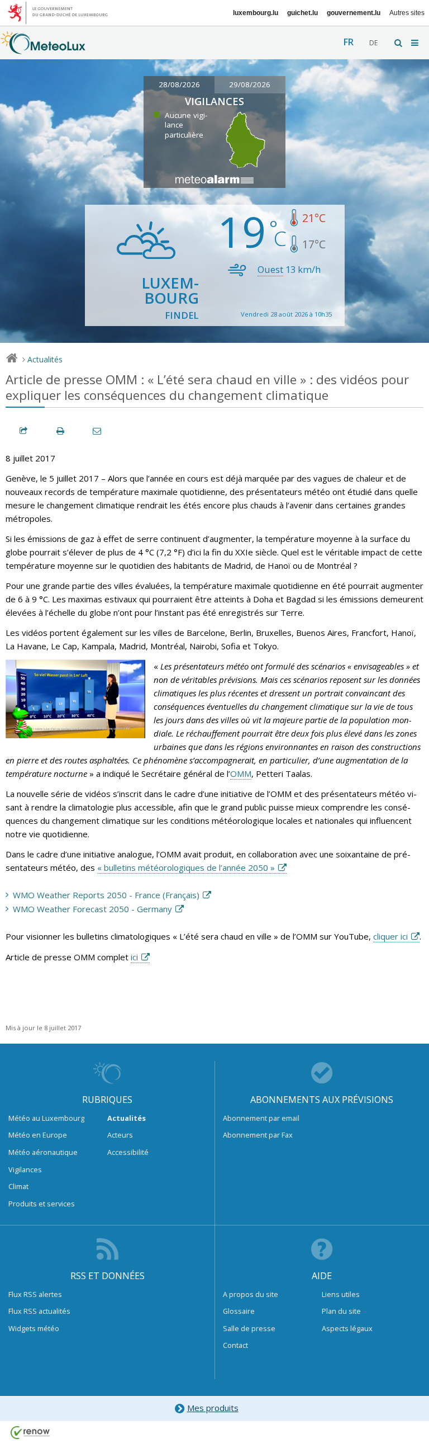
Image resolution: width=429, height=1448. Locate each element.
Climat (18, 1186)
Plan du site (341, 1311)
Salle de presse (249, 1328)
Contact (235, 1345)
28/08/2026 (179, 84)
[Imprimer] (60, 431)
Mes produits (213, 1407)
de (373, 43)
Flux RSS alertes (35, 1294)
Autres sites (407, 13)
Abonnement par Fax (258, 1135)
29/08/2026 (249, 84)
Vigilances (25, 1169)
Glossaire (239, 1311)
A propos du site (250, 1294)
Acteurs (120, 1135)
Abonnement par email (261, 1118)
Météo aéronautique (43, 1152)
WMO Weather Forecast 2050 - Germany (92, 908)
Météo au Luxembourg (46, 1118)
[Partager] (24, 431)
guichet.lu (302, 13)
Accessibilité (128, 1152)
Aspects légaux (347, 1328)
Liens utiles (341, 1294)
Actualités (45, 359)
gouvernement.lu (353, 13)
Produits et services (41, 1204)
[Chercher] (399, 43)
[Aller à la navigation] (416, 43)
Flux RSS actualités (39, 1311)
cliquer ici (390, 936)
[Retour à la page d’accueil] (43, 48)
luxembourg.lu (255, 13)
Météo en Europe (37, 1135)
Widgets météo (33, 1328)
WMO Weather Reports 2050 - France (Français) (106, 894)
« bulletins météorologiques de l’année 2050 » (186, 867)
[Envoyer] (97, 431)
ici (134, 957)
